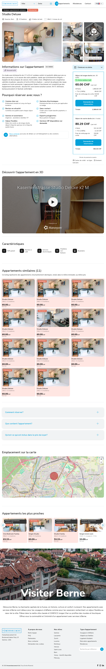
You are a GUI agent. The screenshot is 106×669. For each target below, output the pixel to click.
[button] (54, 476)
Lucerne (56, 641)
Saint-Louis (57, 650)
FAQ (29, 636)
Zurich (56, 638)
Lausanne (57, 636)
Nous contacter (14, 134)
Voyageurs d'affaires (87, 633)
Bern (55, 652)
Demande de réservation (88, 103)
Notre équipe (32, 633)
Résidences (77, 3)
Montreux (57, 644)
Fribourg (56, 658)
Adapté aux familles (86, 636)
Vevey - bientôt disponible (62, 655)
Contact (88, 3)
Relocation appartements (88, 641)
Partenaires (32, 638)
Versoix (56, 647)
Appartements (64, 3)
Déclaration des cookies (36, 644)
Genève (56, 633)
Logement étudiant (86, 638)
